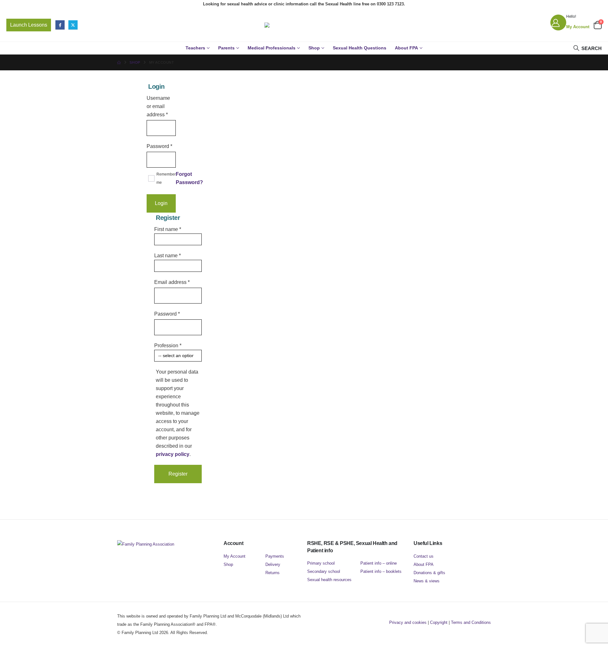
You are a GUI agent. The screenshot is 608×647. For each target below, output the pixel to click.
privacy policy (172, 454)
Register (177, 474)
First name (167, 229)
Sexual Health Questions (359, 48)
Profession (167, 345)
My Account (234, 556)
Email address (172, 282)
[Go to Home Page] (119, 62)
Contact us (424, 556)
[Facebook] (60, 24)
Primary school (321, 563)
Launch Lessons (28, 25)
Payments (274, 556)
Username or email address (161, 106)
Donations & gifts (429, 572)
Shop (314, 48)
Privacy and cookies (408, 622)
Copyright (438, 622)
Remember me (166, 178)
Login (161, 203)
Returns (272, 572)
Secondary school (323, 571)
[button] (587, 48)
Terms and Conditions (471, 622)
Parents (226, 48)
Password (159, 146)
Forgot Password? (189, 178)
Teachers (195, 48)
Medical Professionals (271, 48)
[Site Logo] (304, 25)
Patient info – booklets (381, 571)
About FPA (406, 48)
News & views (427, 581)
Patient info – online (378, 563)
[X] (73, 24)
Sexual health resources (329, 579)
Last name (167, 255)
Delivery (272, 564)
